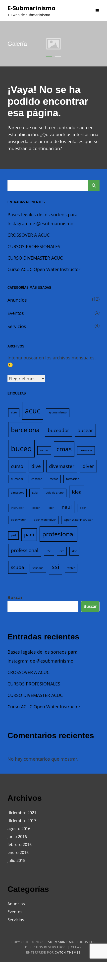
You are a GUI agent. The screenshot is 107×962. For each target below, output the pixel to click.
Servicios (16, 326)
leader (36, 507)
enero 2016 (18, 852)
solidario (38, 568)
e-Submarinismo (31, 8)
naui (67, 507)
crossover (86, 450)
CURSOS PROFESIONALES (33, 246)
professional (24, 550)
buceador (58, 430)
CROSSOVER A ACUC (28, 235)
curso (17, 466)
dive (36, 466)
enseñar (36, 479)
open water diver (45, 519)
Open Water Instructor (78, 519)
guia (35, 492)
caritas (44, 450)
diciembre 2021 (21, 812)
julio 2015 (16, 860)
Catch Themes (68, 952)
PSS (49, 551)
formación (72, 479)
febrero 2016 (19, 844)
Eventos (15, 313)
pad (13, 535)
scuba (17, 567)
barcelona (25, 430)
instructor (17, 507)
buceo (21, 448)
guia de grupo (55, 492)
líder (51, 507)
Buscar (15, 597)
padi (29, 534)
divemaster (61, 466)
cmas (64, 449)
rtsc (74, 551)
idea (77, 492)
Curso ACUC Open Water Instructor (43, 269)
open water (18, 519)
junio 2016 (17, 836)
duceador (17, 479)
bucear (85, 430)
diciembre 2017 (21, 820)
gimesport (17, 492)
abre (14, 412)
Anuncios (17, 300)
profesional (58, 534)
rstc (61, 551)
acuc (32, 411)
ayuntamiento (58, 412)
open (83, 507)
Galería (17, 43)
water (71, 568)
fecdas (54, 479)
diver (88, 466)
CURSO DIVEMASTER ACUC (35, 258)
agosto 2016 (18, 828)
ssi (55, 567)
